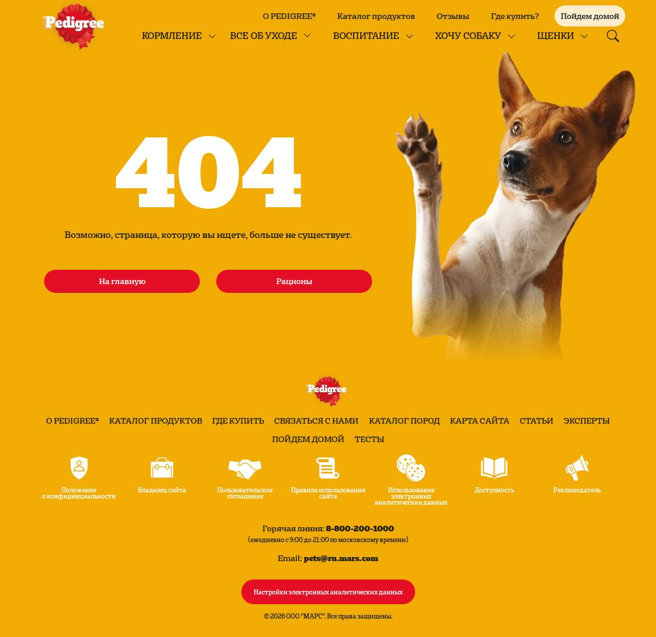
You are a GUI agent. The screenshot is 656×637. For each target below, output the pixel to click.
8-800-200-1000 (360, 528)
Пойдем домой (308, 439)
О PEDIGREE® (289, 16)
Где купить (238, 420)
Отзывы (453, 16)
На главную (122, 281)
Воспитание (366, 35)
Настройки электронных (328, 591)
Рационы (294, 281)
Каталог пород (404, 420)
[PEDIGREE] (76, 26)
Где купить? (515, 16)
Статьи (537, 420)
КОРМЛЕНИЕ (172, 35)
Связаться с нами (316, 420)
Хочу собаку (468, 35)
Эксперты (587, 420)
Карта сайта (479, 420)
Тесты (369, 439)
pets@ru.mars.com (341, 557)
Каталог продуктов (376, 16)
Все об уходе (263, 35)
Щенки (555, 35)
